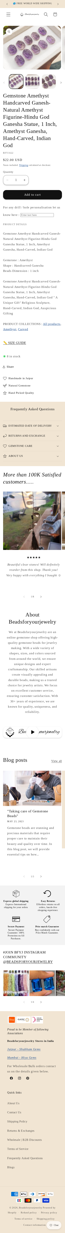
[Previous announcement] (7, 4)
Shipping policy (46, 1219)
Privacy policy (49, 1212)
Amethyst (9, 329)
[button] (8, 14)
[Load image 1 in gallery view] (16, 81)
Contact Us (14, 1112)
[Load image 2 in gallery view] (32, 81)
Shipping (23, 165)
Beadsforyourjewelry (30, 1207)
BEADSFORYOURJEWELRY (29, 962)
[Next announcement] (58, 4)
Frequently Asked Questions (25, 1158)
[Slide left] (4, 83)
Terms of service (23, 1219)
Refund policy (29, 1212)
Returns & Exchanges (20, 1130)
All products (51, 324)
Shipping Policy (17, 1121)
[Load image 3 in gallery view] (49, 81)
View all (56, 761)
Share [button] (10, 366)
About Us (13, 1103)
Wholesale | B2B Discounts (24, 1139)
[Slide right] (61, 83)
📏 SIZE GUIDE (14, 343)
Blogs (10, 1167)
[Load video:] (32, 732)
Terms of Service (18, 1148)
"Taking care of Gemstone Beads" (27, 813)
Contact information (34, 1225)
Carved (23, 329)
